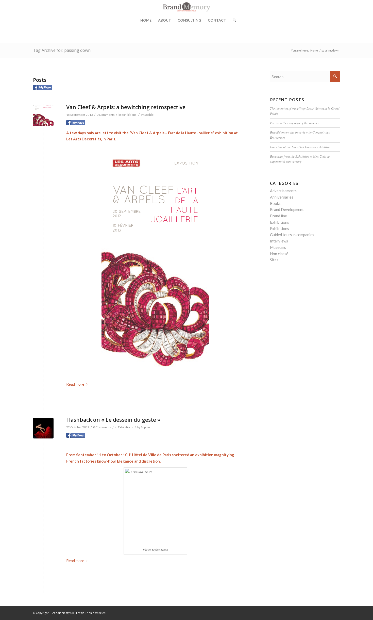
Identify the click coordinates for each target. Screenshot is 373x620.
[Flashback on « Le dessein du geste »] (43, 428)
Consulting (189, 20)
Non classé (279, 253)
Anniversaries (281, 197)
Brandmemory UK (62, 612)
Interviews (279, 241)
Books (275, 203)
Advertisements (283, 190)
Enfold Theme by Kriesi (91, 612)
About (164, 20)
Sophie (149, 115)
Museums (278, 247)
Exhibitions (129, 115)
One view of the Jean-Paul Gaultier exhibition (300, 147)
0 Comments (106, 115)
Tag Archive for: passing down (62, 50)
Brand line (278, 216)
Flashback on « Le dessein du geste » (113, 419)
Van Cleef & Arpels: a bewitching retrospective (125, 107)
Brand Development (287, 209)
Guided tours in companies (292, 234)
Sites (274, 259)
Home (145, 20)
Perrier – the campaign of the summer (294, 123)
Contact (217, 20)
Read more (75, 384)
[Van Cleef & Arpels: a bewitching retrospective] (43, 115)
